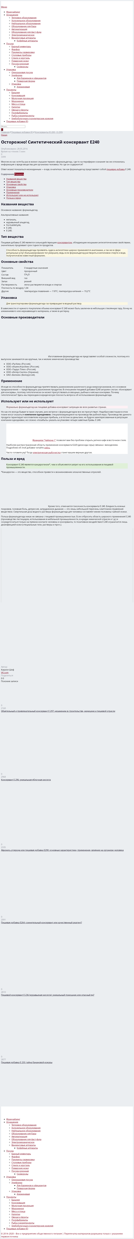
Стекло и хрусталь (21, 58)
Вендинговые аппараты (24, 37)
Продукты (11, 89)
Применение (12, 192)
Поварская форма (26, 81)
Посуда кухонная (20, 63)
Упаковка (11, 69)
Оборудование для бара (24, 26)
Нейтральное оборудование (26, 23)
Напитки (16, 107)
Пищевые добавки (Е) (17, 121)
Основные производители (19, 189)
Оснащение (12, 14)
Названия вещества (16, 178)
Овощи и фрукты (20, 109)
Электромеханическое (23, 35)
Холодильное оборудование (26, 20)
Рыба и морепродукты (23, 115)
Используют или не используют (22, 195)
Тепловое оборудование (24, 17)
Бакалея (16, 92)
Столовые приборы (21, 55)
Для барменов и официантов (31, 78)
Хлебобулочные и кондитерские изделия (32, 118)
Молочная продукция (23, 98)
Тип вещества (13, 181)
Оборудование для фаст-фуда (26, 32)
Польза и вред (13, 198)
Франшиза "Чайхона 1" (44, 440)
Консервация (18, 95)
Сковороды (22, 66)
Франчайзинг (13, 11)
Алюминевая (23, 86)
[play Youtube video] (67, 565)
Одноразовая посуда (22, 72)
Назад (4, 135)
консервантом (64, 242)
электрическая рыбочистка (47, 452)
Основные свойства (16, 184)
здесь (47, 447)
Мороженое (18, 101)
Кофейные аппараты (27, 40)
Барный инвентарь (21, 46)
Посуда (10, 43)
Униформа (17, 75)
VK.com (5, 672)
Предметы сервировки (23, 52)
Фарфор (16, 49)
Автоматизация (19, 29)
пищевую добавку (116, 169)
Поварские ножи (20, 60)
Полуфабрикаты (20, 112)
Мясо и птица (18, 104)
